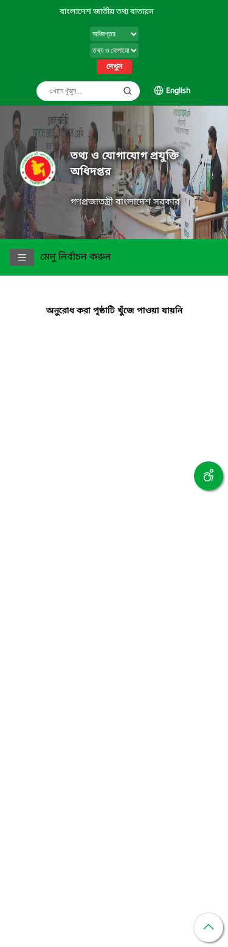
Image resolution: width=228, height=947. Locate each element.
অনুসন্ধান (128, 91)
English (178, 91)
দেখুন (114, 67)
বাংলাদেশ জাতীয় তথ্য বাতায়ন (107, 12)
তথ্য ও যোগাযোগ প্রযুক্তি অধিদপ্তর (125, 164)
